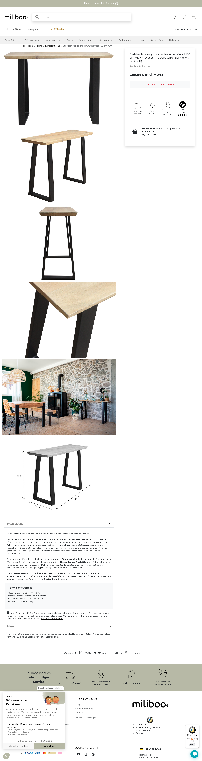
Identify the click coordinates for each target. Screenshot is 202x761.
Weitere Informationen (52, 619)
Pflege (10, 626)
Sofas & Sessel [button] (12, 40)
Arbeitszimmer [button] (53, 40)
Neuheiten (13, 29)
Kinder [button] (141, 40)
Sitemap (79, 713)
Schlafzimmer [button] (106, 40)
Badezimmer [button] (125, 40)
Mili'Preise (57, 29)
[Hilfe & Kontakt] (176, 17)
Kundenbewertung (84, 709)
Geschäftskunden (186, 29)
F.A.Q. (77, 705)
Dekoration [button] (174, 40)
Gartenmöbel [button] (156, 40)
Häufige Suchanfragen (85, 718)
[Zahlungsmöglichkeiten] (44, 753)
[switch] (192, 744)
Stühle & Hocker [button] (32, 40)
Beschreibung (15, 523)
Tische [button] (70, 40)
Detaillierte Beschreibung (140, 66)
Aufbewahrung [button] (86, 40)
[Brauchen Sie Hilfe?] (194, 754)
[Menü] (197, 726)
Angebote (35, 29)
